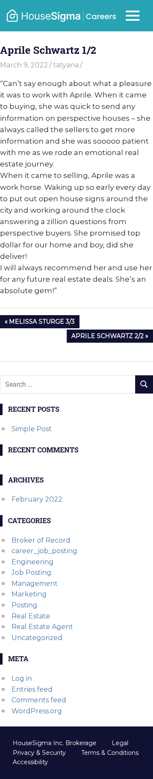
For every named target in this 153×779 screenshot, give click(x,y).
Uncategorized (36, 638)
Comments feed (38, 700)
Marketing (29, 594)
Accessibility (30, 762)
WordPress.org (36, 711)
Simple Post (31, 429)
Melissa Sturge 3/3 (41, 322)
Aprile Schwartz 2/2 (107, 337)
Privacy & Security (39, 753)
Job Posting (31, 572)
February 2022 (36, 499)
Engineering (32, 562)
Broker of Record (41, 540)
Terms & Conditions (110, 753)
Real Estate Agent (42, 627)
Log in (21, 678)
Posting (24, 605)
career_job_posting (44, 551)
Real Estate (30, 616)
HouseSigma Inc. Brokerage (54, 743)
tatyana (66, 65)
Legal (120, 743)
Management (34, 583)
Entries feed (32, 689)
